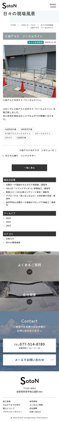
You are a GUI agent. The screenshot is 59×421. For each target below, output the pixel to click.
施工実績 (7, 401)
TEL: (29, 345)
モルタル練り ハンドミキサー (20, 155)
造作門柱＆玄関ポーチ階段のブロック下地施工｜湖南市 (31, 203)
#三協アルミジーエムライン (18, 133)
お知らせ (10, 238)
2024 (8, 225)
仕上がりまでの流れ (11, 405)
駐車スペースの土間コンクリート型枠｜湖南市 (27, 192)
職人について (8, 408)
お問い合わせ (35, 411)
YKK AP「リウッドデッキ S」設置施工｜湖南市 (28, 188)
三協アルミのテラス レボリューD (36, 150)
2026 (8, 218)
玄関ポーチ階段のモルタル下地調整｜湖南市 (26, 184)
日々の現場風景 (47, 25)
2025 (8, 222)
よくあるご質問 (36, 405)
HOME (13, 25)
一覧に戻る (29, 167)
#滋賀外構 (21, 137)
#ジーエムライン (43, 133)
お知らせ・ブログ (28, 25)
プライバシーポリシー (12, 411)
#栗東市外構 (26, 129)
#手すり (8, 137)
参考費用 (33, 401)
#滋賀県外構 (10, 129)
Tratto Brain (42, 418)
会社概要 (33, 408)
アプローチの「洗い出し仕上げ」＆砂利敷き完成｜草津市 (31, 197)
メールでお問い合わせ (29, 360)
